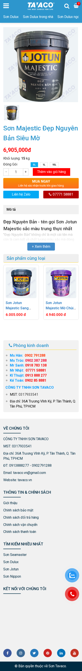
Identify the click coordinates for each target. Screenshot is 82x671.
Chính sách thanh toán (19, 532)
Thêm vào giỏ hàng (51, 172)
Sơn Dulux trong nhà (38, 17)
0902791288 (42, 465)
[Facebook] (7, 653)
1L (44, 164)
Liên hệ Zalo (21, 194)
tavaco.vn (25, 480)
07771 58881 (63, 194)
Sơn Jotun (11, 569)
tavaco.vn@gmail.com (29, 473)
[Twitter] (34, 653)
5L (34, 164)
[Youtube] (74, 653)
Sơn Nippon (12, 576)
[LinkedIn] (61, 653)
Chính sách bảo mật (18, 510)
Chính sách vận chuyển (20, 525)
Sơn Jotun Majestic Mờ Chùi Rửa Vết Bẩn (59, 308)
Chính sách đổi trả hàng (21, 517)
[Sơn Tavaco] (41, 6)
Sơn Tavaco (57, 666)
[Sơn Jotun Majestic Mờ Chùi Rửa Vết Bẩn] (61, 282)
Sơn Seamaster (15, 555)
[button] (34, 330)
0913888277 (19, 465)
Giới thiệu (10, 503)
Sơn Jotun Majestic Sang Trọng (17, 308)
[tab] (11, 209)
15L (54, 164)
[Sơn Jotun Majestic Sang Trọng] (21, 282)
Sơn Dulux (11, 17)
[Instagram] (21, 653)
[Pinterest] (48, 653)
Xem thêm (42, 246)
